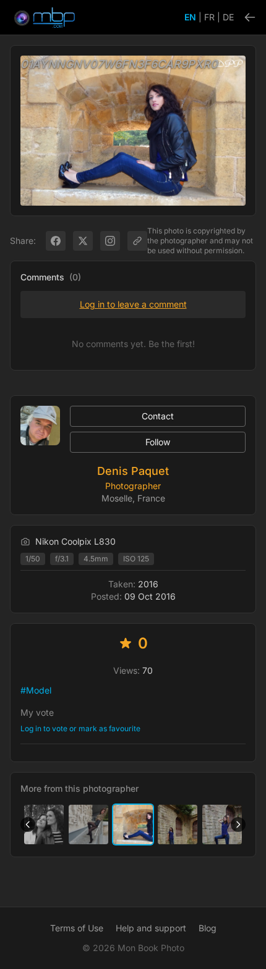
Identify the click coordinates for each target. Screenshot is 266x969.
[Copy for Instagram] (110, 241)
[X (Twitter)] (83, 241)
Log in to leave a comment (133, 304)
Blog (208, 928)
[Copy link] (137, 241)
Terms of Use (76, 928)
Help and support (151, 928)
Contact (158, 416)
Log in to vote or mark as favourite (80, 728)
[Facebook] (56, 241)
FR (209, 17)
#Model (35, 690)
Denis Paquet (133, 470)
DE (228, 17)
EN (190, 17)
